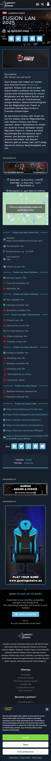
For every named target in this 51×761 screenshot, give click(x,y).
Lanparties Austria (16, 13)
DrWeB (29, 460)
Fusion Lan (32, 85)
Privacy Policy (25, 758)
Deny (25, 744)
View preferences (25, 752)
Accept (25, 737)
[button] (47, 709)
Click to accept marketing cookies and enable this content (25, 208)
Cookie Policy (14, 758)
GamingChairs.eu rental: (20, 374)
